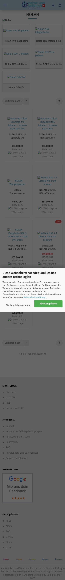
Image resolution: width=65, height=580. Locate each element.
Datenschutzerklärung (35, 297)
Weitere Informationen (18, 305)
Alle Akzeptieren (48, 303)
